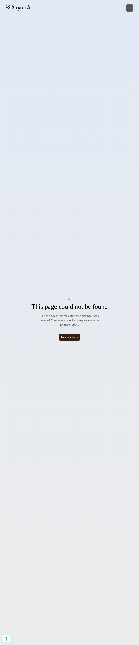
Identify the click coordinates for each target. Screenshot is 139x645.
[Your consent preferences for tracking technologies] (6, 638)
